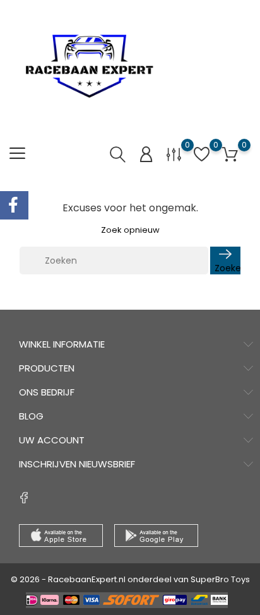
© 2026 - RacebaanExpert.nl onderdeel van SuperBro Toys (130, 579)
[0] (174, 154)
